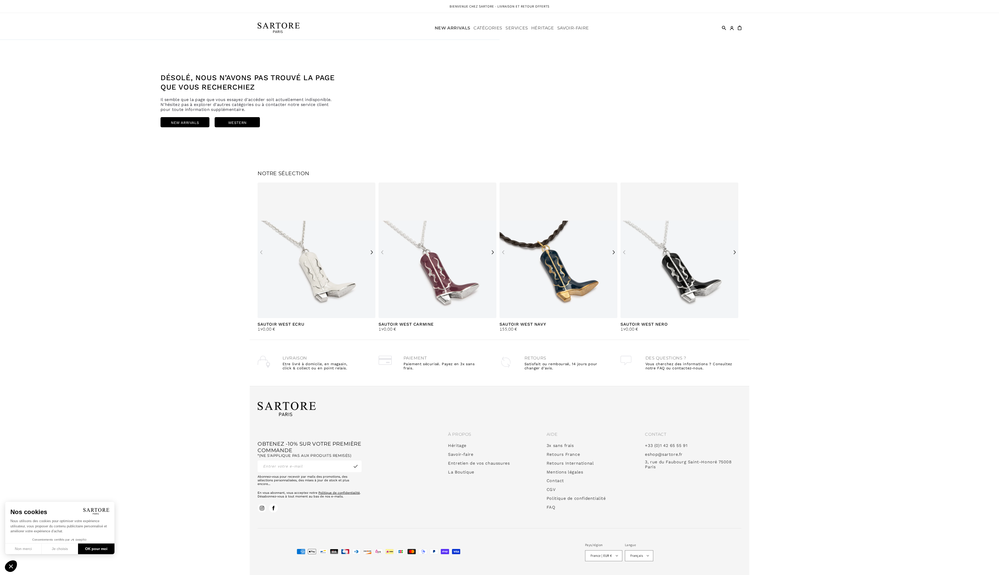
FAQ (551, 507)
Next (371, 252)
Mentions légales (565, 472)
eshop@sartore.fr (664, 454)
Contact (555, 480)
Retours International (570, 463)
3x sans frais (560, 445)
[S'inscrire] (355, 466)
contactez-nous (687, 368)
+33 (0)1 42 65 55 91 (666, 445)
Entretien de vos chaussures (479, 463)
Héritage (457, 445)
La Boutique (461, 472)
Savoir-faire (460, 454)
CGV (551, 489)
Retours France (563, 454)
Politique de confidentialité (339, 493)
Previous (261, 252)
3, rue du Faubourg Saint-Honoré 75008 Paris (688, 464)
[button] (488, 28)
